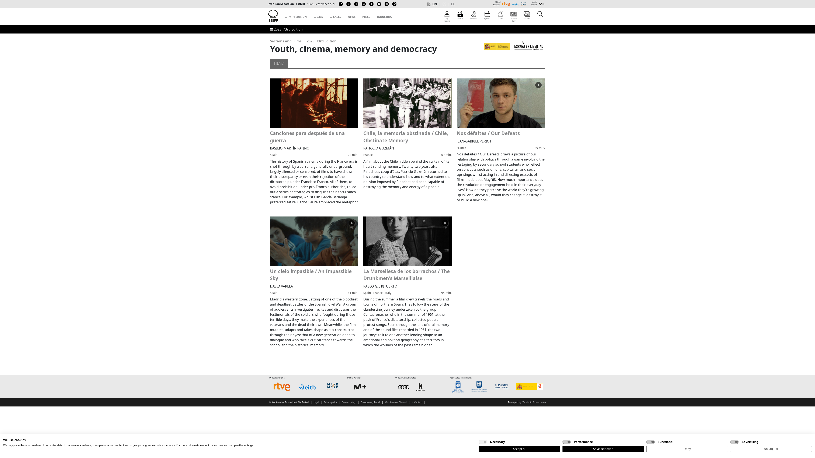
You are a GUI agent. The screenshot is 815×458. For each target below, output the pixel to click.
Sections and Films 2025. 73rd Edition (303, 41)
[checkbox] (483, 442)
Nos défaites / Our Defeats (488, 133)
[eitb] (307, 386)
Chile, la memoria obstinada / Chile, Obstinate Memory (405, 137)
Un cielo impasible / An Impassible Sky (311, 275)
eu (453, 4)
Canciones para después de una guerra (307, 137)
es (444, 4)
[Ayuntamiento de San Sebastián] (459, 386)
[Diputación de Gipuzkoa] (480, 386)
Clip (538, 89)
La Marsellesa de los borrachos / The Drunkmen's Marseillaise (406, 275)
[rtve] (282, 386)
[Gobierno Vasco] (502, 386)
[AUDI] (412, 386)
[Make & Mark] (333, 386)
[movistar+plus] (360, 386)
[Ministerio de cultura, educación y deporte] (529, 386)
